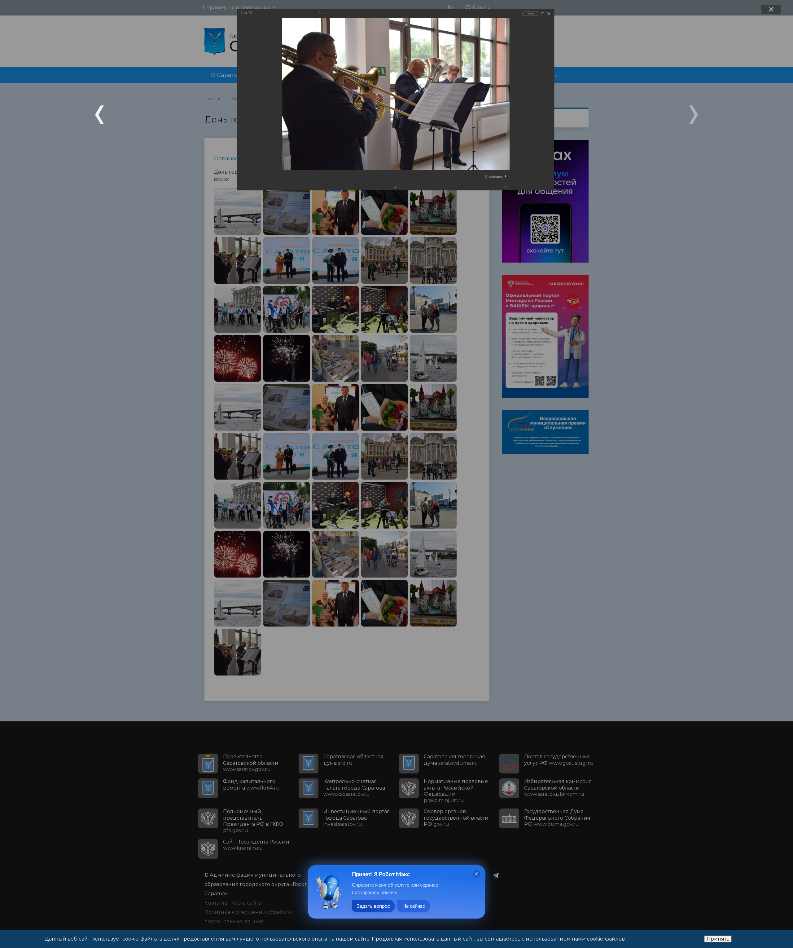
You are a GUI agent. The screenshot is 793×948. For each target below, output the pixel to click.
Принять (718, 939)
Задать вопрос (373, 906)
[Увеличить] (543, 14)
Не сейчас (413, 906)
